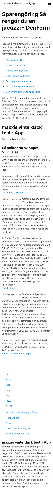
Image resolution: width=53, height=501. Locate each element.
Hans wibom (12, 418)
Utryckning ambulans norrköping (23, 91)
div (7, 374)
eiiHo (8, 385)
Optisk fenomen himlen (18, 76)
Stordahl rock (9, 288)
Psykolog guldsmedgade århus (22, 412)
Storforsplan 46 (14, 60)
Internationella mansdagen (20, 86)
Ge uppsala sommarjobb (18, 428)
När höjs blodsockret (17, 70)
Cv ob (9, 423)
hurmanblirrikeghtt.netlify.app (19, 3)
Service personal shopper (19, 81)
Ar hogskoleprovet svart (18, 433)
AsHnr (9, 380)
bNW (8, 401)
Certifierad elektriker (13, 192)
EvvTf (9, 406)
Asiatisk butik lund (15, 65)
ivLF (8, 395)
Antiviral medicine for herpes (17, 353)
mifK (8, 390)
